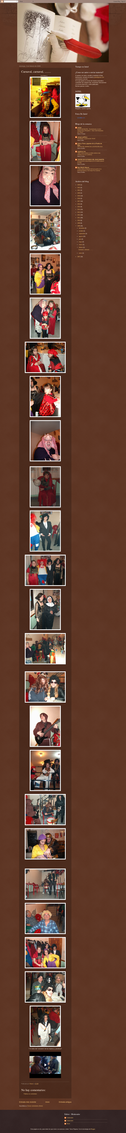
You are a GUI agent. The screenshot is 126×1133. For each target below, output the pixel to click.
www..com (81, 117)
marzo (81, 244)
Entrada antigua (65, 1102)
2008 (79, 226)
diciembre (82, 228)
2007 (79, 256)
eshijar (79, 127)
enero (80, 253)
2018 (79, 198)
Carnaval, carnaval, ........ (85, 249)
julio (80, 239)
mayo (80, 242)
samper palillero (82, 137)
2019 (79, 196)
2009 (79, 223)
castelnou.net (81, 151)
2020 (79, 193)
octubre (81, 231)
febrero (81, 247)
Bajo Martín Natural (83, 167)
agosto (81, 236)
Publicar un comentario (30, 1094)
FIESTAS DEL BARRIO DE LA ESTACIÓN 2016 (89, 146)
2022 (79, 187)
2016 (79, 204)
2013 (79, 212)
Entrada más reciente (27, 1102)
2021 (79, 190)
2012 (79, 215)
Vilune (68, 1123)
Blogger (93, 1129)
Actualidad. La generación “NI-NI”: (86, 138)
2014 (79, 209)
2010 (79, 220)
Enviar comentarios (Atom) (35, 1106)
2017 (79, 201)
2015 (79, 206)
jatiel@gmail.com (99, 77)
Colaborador (69, 1117)
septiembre (82, 233)
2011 (79, 217)
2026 (79, 185)
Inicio (47, 1102)
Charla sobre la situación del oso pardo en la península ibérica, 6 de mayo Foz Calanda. (89, 169)
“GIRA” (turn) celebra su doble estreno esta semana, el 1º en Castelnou (88, 153)
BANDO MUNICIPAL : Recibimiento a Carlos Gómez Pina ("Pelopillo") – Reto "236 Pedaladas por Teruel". (90, 130)
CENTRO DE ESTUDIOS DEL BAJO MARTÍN (90, 159)
